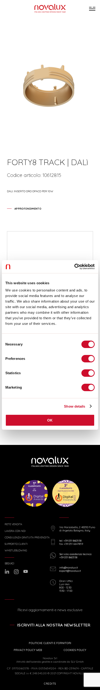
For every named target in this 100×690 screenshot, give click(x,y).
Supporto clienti (16, 544)
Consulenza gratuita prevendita (27, 537)
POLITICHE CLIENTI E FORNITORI (50, 643)
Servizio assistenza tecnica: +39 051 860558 (75, 556)
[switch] (88, 358)
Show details (74, 406)
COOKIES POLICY (74, 650)
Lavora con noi (15, 531)
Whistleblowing (16, 550)
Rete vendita (13, 524)
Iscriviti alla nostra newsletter (53, 625)
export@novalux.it (70, 570)
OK (50, 420)
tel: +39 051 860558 (70, 540)
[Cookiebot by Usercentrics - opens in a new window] (74, 267)
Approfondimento (27, 208)
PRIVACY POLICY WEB (28, 650)
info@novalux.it (68, 567)
